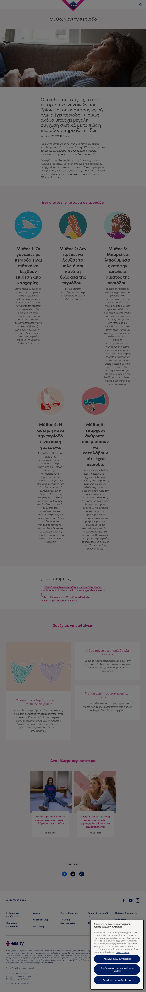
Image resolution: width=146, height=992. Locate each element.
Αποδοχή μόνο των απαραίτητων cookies (117, 969)
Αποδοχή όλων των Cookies (117, 959)
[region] (117, 955)
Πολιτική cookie (122, 952)
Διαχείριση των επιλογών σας (117, 980)
